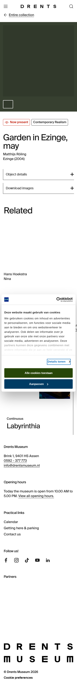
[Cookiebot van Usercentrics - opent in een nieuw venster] (56, 299)
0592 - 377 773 (15, 460)
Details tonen (56, 361)
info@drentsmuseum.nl (22, 465)
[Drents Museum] (38, 6)
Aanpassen (36, 384)
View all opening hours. (36, 496)
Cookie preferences (18, 677)
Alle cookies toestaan (39, 372)
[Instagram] (16, 560)
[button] (8, 104)
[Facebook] (6, 560)
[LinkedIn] (48, 560)
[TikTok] (27, 560)
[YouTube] (37, 560)
